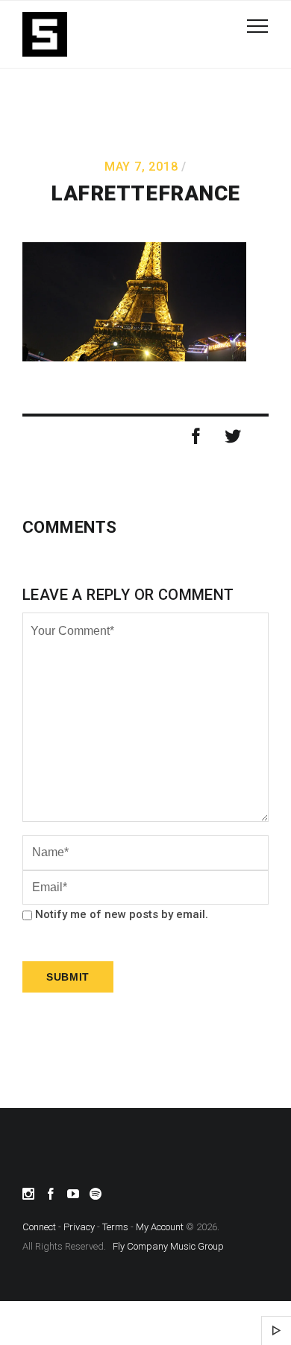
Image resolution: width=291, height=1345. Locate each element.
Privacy (79, 1226)
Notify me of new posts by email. (121, 914)
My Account (160, 1226)
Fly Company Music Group (168, 1246)
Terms (115, 1226)
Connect (39, 1226)
